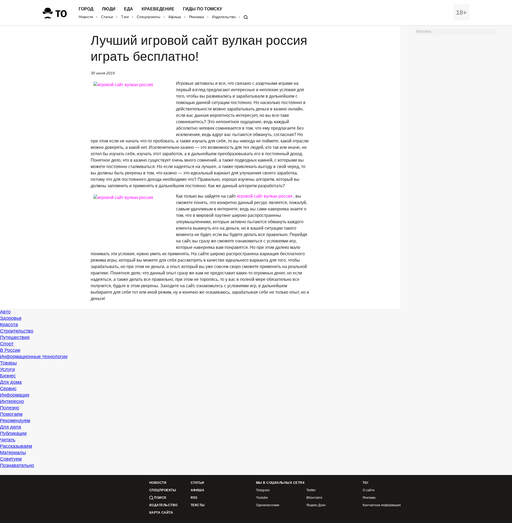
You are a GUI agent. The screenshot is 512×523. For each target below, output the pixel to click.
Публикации (13, 433)
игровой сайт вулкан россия (265, 196)
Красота (9, 324)
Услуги (7, 369)
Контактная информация (382, 505)
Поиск (159, 498)
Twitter (311, 490)
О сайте (369, 490)
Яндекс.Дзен (316, 505)
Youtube (262, 498)
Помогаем (11, 414)
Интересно (12, 401)
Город (86, 9)
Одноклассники (267, 505)
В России (10, 350)
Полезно (9, 407)
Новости (86, 17)
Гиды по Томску (202, 9)
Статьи (107, 17)
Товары (8, 363)
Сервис (8, 388)
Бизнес (8, 375)
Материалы (13, 452)
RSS (194, 498)
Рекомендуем (15, 420)
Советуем (11, 459)
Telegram (263, 490)
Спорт (7, 343)
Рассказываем (16, 446)
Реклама (196, 17)
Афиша (174, 17)
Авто (5, 311)
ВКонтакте (314, 498)
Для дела (10, 427)
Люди (108, 9)
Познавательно (17, 465)
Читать (7, 439)
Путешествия (15, 337)
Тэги (125, 17)
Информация (14, 395)
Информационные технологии (33, 356)
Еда (128, 9)
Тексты (198, 505)
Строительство (16, 331)
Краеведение (158, 9)
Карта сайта (161, 512)
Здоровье (11, 318)
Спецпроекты (148, 17)
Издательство (224, 17)
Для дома (11, 382)
